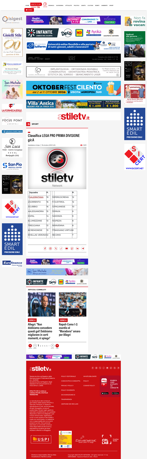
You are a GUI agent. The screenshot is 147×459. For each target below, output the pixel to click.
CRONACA (51, 5)
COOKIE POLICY (89, 385)
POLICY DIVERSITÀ (68, 390)
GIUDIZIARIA (59, 5)
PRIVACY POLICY (67, 385)
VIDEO (29, 10)
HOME (27, 5)
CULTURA (90, 5)
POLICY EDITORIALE (68, 376)
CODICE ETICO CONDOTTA (70, 381)
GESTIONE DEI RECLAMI (69, 404)
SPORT (111, 5)
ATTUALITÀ (68, 5)
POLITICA (76, 5)
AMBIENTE (104, 5)
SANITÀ (83, 5)
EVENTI (97, 5)
